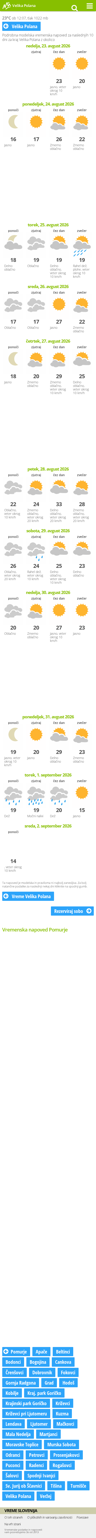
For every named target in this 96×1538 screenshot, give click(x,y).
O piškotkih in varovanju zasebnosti (49, 1517)
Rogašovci (62, 1465)
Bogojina (38, 1361)
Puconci (13, 1465)
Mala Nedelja (18, 1434)
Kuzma (62, 1413)
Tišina (56, 1485)
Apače (41, 1351)
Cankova (63, 1361)
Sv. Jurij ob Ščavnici (24, 1485)
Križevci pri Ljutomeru (26, 1413)
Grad (49, 1382)
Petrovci (36, 1454)
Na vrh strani (12, 1524)
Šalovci (12, 1475)
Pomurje (19, 1351)
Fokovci (68, 1372)
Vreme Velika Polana (31, 896)
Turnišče (78, 1485)
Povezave (82, 1517)
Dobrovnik (42, 1372)
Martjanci (48, 1434)
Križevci (63, 1403)
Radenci (36, 1465)
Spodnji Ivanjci (41, 1475)
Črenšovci (14, 1372)
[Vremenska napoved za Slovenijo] (6, 8)
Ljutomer (39, 1423)
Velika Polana (24, 26)
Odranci (13, 1454)
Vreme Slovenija (20, 1510)
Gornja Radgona (21, 1382)
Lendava (13, 1423)
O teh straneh (13, 1517)
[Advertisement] (48, 187)
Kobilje (12, 1393)
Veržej (45, 1496)
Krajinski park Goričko (26, 1403)
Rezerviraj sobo (69, 911)
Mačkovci (65, 1423)
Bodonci (13, 1361)
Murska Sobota (61, 1444)
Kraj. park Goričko (44, 1393)
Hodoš (68, 1382)
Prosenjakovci (66, 1454)
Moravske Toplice (22, 1444)
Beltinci (63, 1351)
